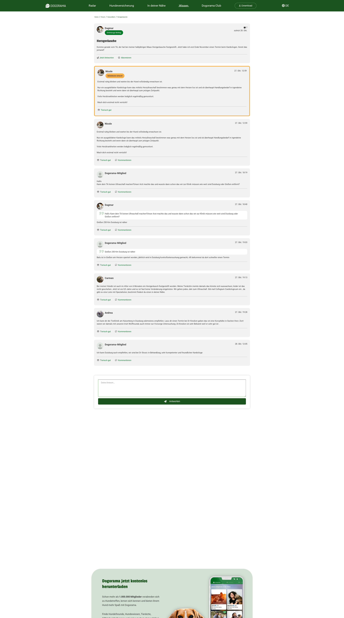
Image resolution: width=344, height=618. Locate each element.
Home (96, 17)
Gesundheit (111, 17)
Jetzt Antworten (106, 57)
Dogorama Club (211, 5)
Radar (92, 5)
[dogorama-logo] (56, 6)
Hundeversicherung (121, 5)
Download (246, 5)
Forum (103, 17)
